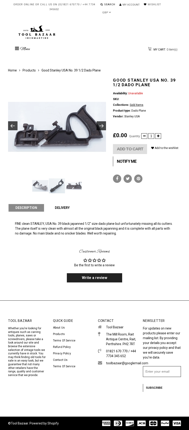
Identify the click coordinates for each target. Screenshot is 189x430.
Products (29, 70)
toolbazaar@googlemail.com (121, 363)
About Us (59, 327)
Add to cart (130, 149)
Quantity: (135, 136)
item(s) (165, 49)
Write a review (94, 278)
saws (29, 335)
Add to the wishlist (166, 148)
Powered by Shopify (44, 423)
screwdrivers (16, 339)
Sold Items (136, 105)
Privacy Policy (62, 353)
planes (20, 335)
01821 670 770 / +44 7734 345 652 (121, 353)
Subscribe (154, 387)
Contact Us (60, 360)
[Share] (117, 179)
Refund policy (62, 347)
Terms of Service (64, 340)
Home (12, 70)
